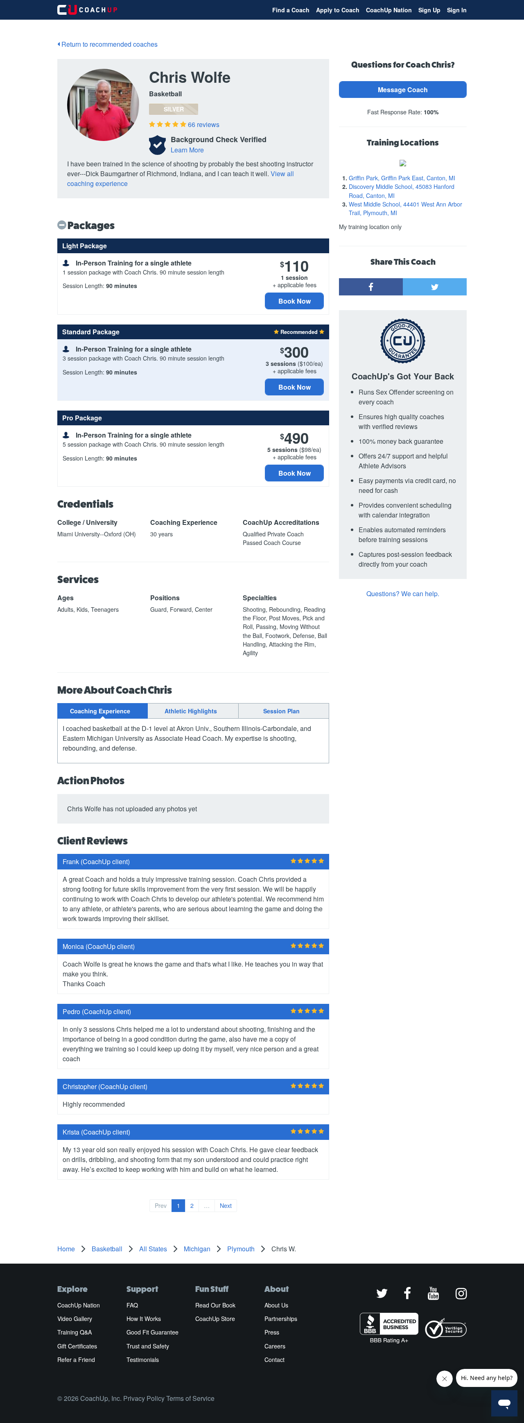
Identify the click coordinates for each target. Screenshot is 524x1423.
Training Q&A (74, 1332)
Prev (161, 1205)
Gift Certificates (77, 1346)
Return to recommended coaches (109, 44)
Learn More (187, 149)
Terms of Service (190, 1398)
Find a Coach (290, 10)
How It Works (143, 1318)
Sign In (457, 10)
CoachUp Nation (389, 10)
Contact (274, 1359)
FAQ (132, 1305)
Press (271, 1332)
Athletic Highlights (191, 711)
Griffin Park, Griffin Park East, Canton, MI (402, 178)
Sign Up (429, 10)
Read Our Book (215, 1305)
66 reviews (203, 124)
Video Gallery (74, 1318)
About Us (276, 1305)
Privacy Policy (144, 1398)
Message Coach (403, 89)
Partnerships (280, 1318)
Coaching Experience (100, 711)
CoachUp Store (215, 1318)
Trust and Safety (147, 1346)
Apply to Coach (337, 10)
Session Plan (281, 711)
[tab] (102, 711)
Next (226, 1205)
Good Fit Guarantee (152, 1332)
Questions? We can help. (402, 593)
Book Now (294, 301)
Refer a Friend (76, 1359)
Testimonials (142, 1359)
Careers (274, 1346)
